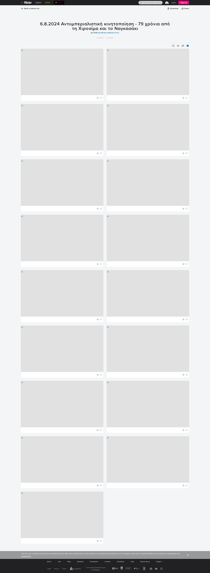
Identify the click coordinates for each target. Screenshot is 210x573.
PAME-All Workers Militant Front (106, 33)
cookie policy (26, 556)
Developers (94, 562)
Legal (49, 569)
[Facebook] (151, 568)
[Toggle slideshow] (173, 45)
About (49, 562)
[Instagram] (161, 568)
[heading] (26, 2)
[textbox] (152, 2)
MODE (47, 3)
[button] (172, 8)
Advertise (80, 562)
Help (132, 562)
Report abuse (145, 562)
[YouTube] (156, 568)
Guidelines (120, 562)
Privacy (56, 569)
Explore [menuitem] (38, 3)
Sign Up (184, 3)
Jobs (59, 562)
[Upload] (167, 2)
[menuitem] (59, 2)
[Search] (140, 2)
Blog (69, 562)
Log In (173, 3)
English (158, 562)
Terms (64, 569)
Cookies (107, 562)
